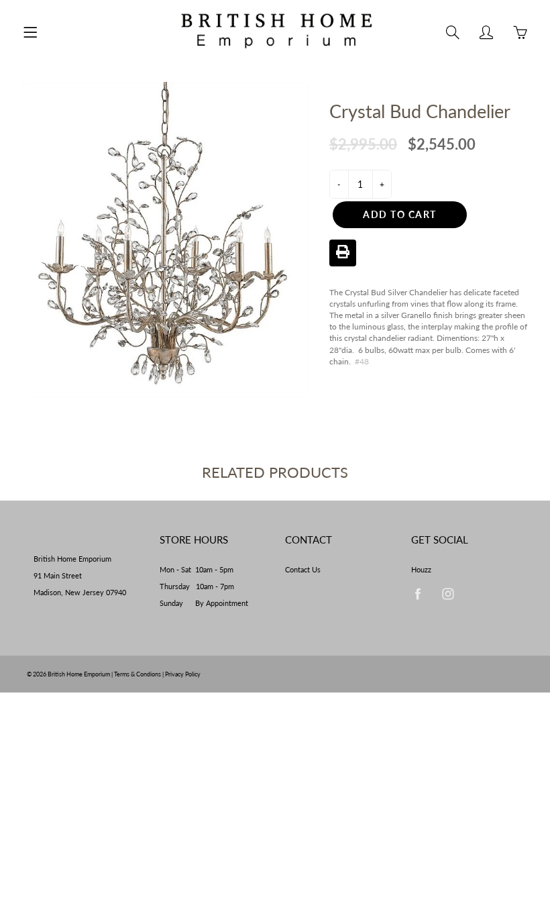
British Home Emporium (79, 674)
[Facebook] (418, 593)
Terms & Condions (137, 674)
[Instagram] (448, 593)
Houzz (421, 570)
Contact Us (303, 570)
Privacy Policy (183, 674)
